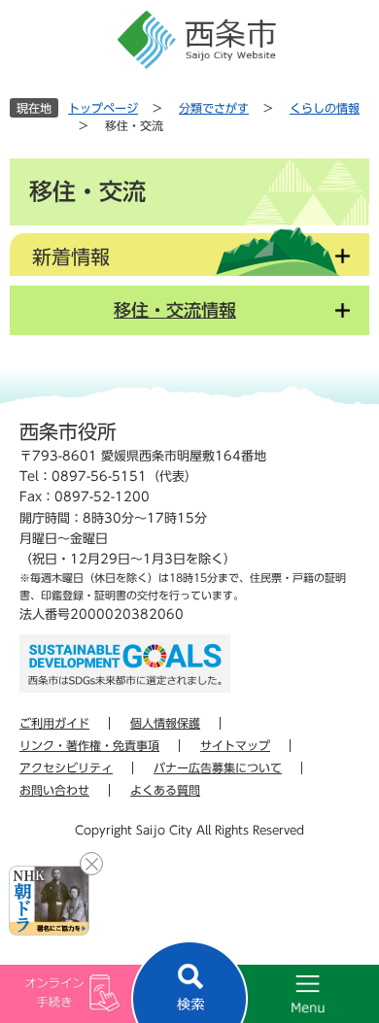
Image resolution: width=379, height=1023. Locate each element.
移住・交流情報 (175, 310)
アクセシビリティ (66, 767)
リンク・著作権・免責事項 (89, 745)
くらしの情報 (325, 108)
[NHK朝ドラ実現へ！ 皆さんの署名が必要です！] (49, 901)
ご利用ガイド (54, 723)
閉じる (91, 863)
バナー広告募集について (218, 767)
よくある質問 (165, 790)
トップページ (103, 108)
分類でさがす (214, 108)
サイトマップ (235, 745)
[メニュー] (284, 994)
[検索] (189, 981)
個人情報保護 (165, 723)
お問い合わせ (54, 790)
